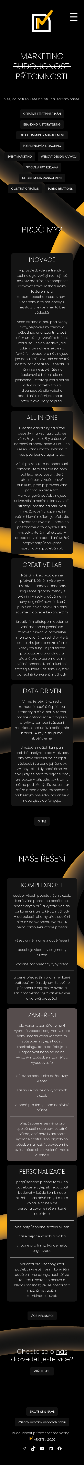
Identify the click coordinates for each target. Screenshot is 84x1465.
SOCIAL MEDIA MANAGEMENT (42, 178)
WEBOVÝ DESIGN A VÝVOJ (58, 157)
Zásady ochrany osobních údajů (42, 1422)
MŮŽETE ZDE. (42, 1371)
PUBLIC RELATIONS (60, 189)
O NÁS (42, 821)
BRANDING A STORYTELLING (42, 124)
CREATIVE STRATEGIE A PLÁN (42, 114)
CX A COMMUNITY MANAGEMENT (42, 135)
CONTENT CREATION (25, 189)
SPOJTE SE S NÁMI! (42, 1412)
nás (61, 1351)
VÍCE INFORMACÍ (42, 1316)
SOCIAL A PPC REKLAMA (42, 167)
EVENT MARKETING (20, 157)
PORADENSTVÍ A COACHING (42, 146)
